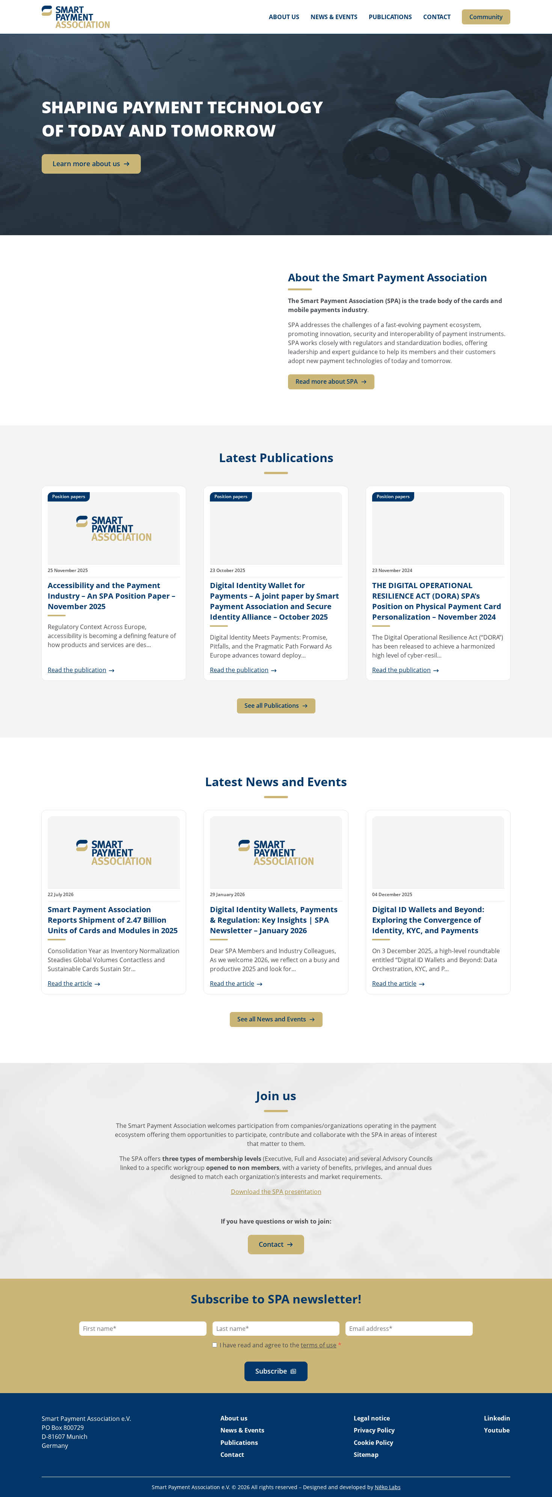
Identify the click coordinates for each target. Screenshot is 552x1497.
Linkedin (497, 1418)
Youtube (497, 1430)
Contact (437, 17)
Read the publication (77, 670)
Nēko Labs (388, 1487)
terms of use (318, 1345)
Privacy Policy (374, 1430)
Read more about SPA (327, 381)
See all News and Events (271, 1019)
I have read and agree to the (279, 1345)
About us (284, 17)
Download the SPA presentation (276, 1192)
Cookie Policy (373, 1442)
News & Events (334, 17)
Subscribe (271, 1370)
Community (486, 17)
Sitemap (366, 1454)
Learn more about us (86, 163)
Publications (390, 17)
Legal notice (372, 1418)
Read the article (70, 983)
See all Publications (271, 705)
